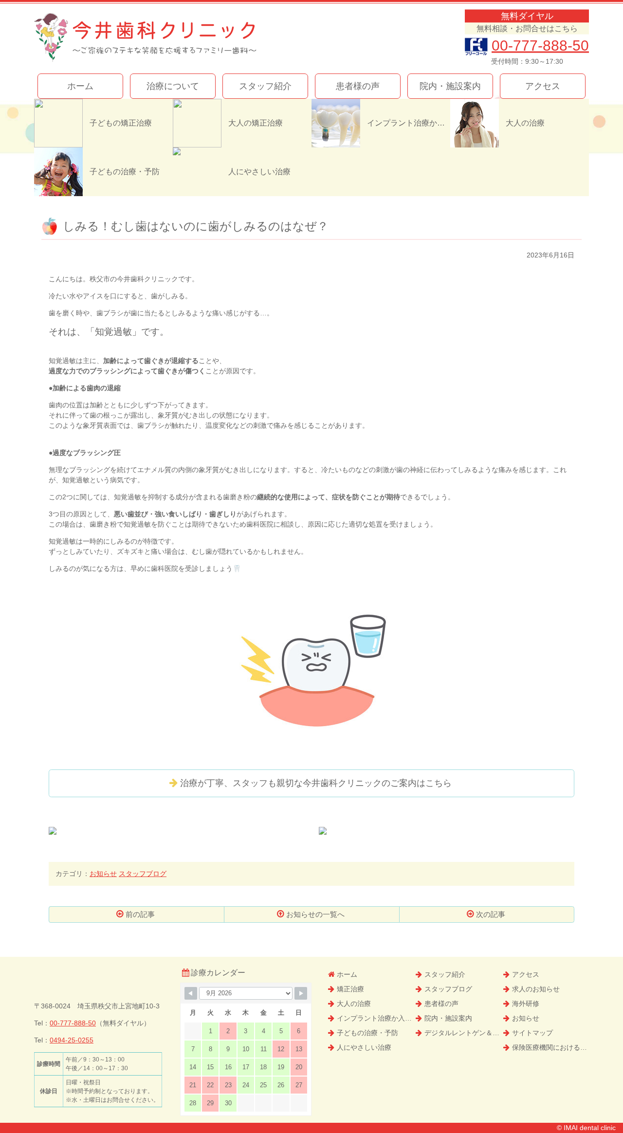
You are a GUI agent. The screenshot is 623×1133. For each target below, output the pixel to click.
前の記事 (140, 914)
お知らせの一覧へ (315, 914)
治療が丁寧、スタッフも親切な (316, 783)
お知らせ (103, 873)
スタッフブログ (142, 873)
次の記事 (490, 914)
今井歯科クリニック (145, 37)
